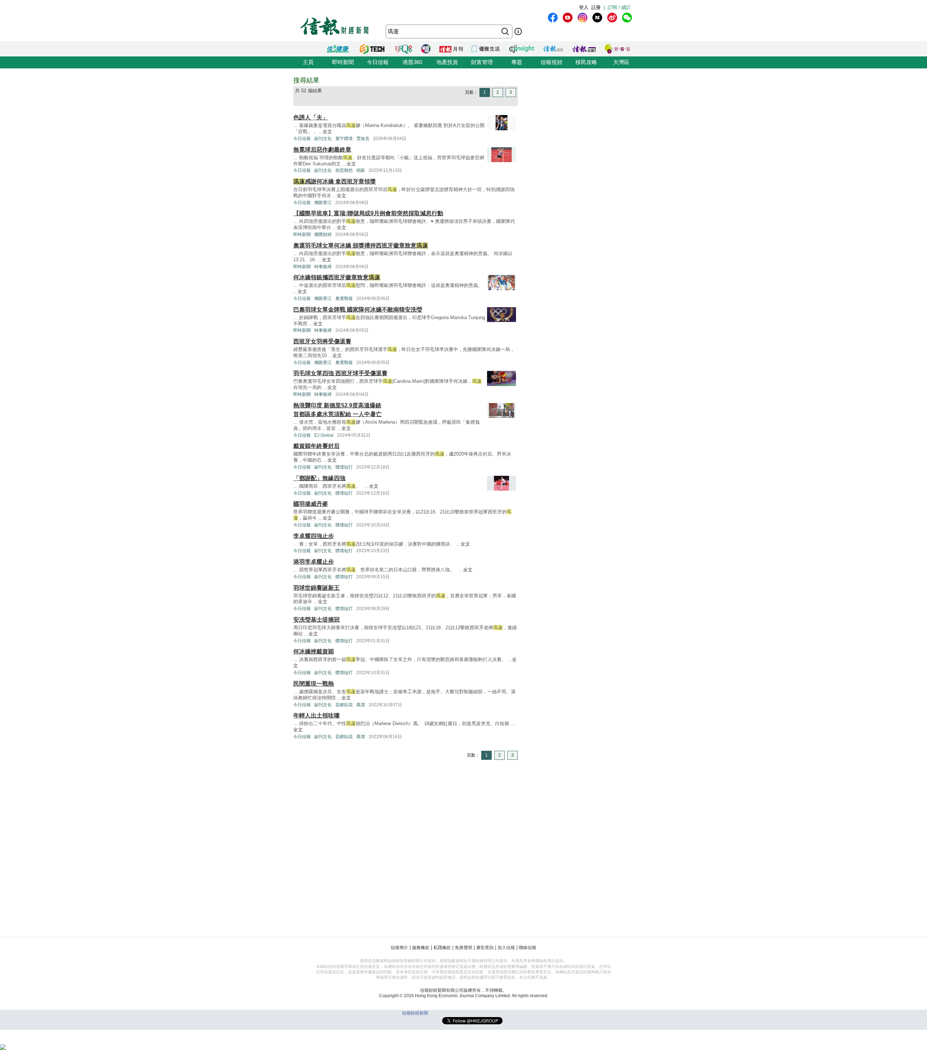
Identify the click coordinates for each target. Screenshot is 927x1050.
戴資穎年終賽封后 (316, 446)
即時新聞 (343, 62)
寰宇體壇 (344, 138)
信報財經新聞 (415, 1013)
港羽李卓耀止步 (313, 562)
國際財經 (323, 234)
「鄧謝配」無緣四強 (319, 478)
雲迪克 (362, 138)
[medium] (597, 17)
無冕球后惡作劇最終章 (322, 150)
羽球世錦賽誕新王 (316, 588)
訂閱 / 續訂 (619, 7)
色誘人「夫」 (310, 117)
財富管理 (482, 62)
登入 (583, 7)
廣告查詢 (485, 947)
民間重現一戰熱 (313, 684)
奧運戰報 (344, 298)
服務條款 (420, 947)
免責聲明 (463, 947)
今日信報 (378, 62)
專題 (516, 62)
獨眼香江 (323, 202)
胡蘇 (360, 170)
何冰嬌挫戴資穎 (313, 651)
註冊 (596, 7)
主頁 (308, 62)
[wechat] (627, 17)
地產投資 (447, 62)
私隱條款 (442, 947)
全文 (327, 131)
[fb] (553, 17)
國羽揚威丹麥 (310, 504)
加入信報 (506, 947)
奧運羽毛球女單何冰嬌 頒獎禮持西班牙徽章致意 (360, 245)
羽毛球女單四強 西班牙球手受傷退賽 (340, 373)
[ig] (582, 17)
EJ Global (324, 435)
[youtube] (567, 17)
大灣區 (621, 62)
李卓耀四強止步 (313, 536)
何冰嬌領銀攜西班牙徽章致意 (336, 277)
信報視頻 (551, 62)
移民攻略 (586, 62)
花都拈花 (344, 704)
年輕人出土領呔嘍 (316, 715)
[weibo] (612, 17)
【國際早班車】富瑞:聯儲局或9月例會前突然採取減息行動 (368, 213)
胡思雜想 (344, 170)
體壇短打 (344, 467)
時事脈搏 (323, 266)
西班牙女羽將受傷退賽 (322, 341)
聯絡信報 (527, 947)
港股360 (412, 62)
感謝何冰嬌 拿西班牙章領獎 (334, 181)
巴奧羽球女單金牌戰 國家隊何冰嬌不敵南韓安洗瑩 (357, 309)
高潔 (360, 704)
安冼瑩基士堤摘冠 (316, 620)
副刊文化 (323, 138)
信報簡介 (399, 947)
